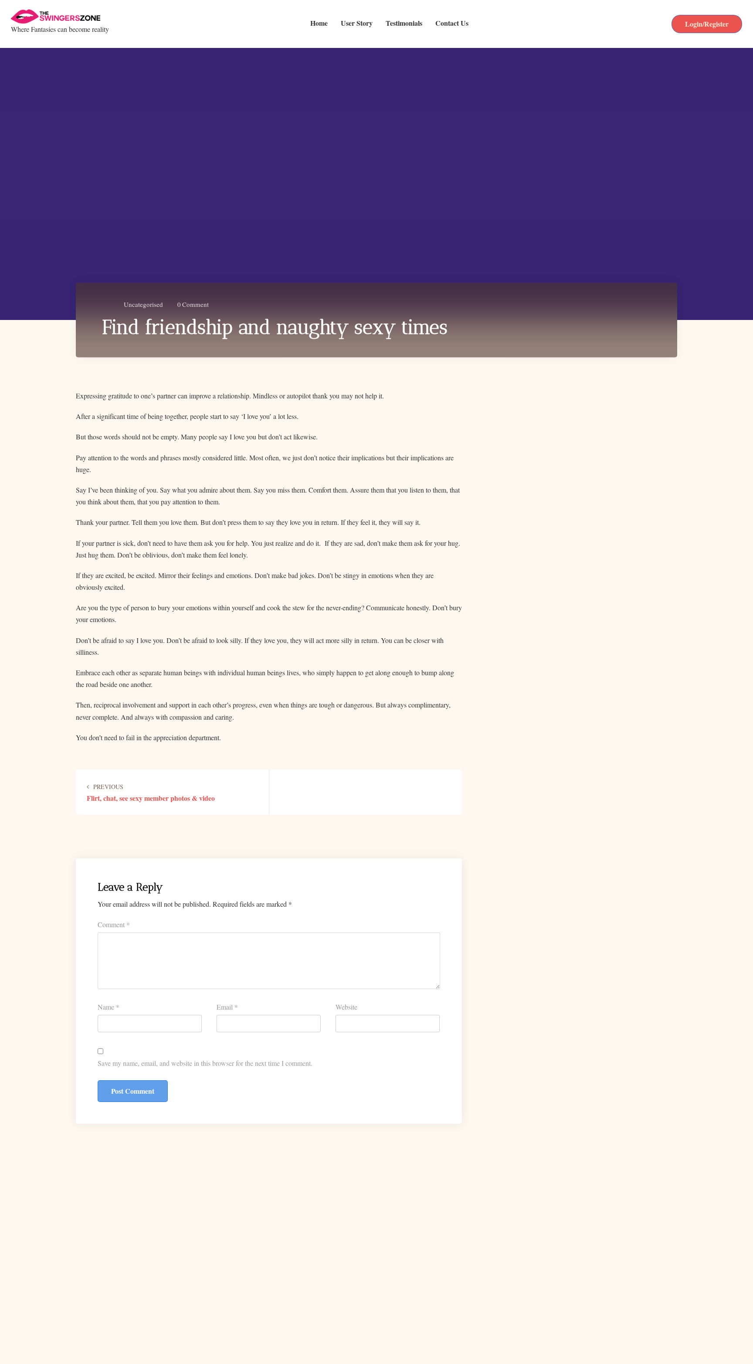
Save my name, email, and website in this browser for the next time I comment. (205, 1063)
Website (346, 1006)
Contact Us (451, 24)
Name (108, 1006)
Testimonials (404, 24)
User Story (357, 24)
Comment (193, 304)
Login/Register (707, 24)
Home (319, 24)
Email (227, 1006)
